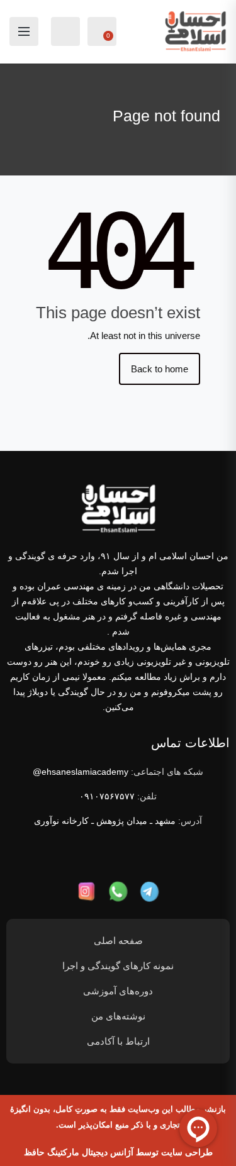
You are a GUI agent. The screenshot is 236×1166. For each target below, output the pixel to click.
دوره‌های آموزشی (118, 991)
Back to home (159, 369)
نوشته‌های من (118, 1016)
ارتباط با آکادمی (118, 1041)
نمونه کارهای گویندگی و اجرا (118, 965)
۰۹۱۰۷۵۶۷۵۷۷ (107, 796)
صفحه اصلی (118, 940)
